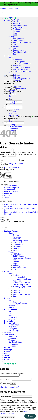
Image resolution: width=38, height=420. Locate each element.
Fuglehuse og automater (22, 42)
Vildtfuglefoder (18, 39)
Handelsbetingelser (11, 188)
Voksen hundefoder (24, 63)
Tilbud (6, 140)
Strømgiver (12, 113)
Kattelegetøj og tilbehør (21, 79)
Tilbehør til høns (19, 29)
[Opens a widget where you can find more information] (30, 416)
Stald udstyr (9, 334)
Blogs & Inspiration (11, 191)
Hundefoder (17, 60)
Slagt (15, 35)
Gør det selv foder (15, 127)
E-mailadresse (6, 396)
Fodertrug (12, 338)
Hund (10, 58)
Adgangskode (6, 379)
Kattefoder (16, 75)
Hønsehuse (17, 31)
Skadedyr (8, 350)
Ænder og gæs (18, 50)
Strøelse (11, 319)
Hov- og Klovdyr (10, 309)
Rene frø (16, 46)
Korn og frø (8, 106)
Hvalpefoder (21, 62)
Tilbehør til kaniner (20, 88)
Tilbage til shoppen (15, 164)
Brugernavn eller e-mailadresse (12, 373)
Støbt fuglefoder (19, 41)
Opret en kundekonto (7, 417)
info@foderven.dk (12, 167)
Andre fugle (12, 48)
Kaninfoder (17, 86)
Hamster (11, 306)
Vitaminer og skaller (20, 25)
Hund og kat (9, 56)
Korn (14, 44)
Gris (10, 315)
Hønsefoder (17, 21)
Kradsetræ (16, 296)
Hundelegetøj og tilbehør (22, 71)
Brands (7, 352)
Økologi (7, 353)
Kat (9, 73)
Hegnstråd (12, 327)
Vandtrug (11, 125)
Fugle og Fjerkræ (11, 16)
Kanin (10, 300)
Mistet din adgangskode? (9, 387)
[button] (10, 147)
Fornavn (9, 99)
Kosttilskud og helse (20, 69)
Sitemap (7, 197)
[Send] (5, 125)
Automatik (16, 23)
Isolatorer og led (14, 115)
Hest (10, 96)
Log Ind (7, 195)
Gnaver (7, 298)
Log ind (13, 383)
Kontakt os (8, 193)
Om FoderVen (9, 190)
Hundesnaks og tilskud (21, 67)
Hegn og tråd (9, 107)
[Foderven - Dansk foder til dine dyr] (9, 8)
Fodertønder (13, 344)
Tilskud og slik (18, 27)
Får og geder (13, 102)
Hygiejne (16, 33)
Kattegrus (16, 77)
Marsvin (11, 308)
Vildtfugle (12, 37)
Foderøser (12, 346)
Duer (14, 54)
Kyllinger (16, 235)
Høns (10, 233)
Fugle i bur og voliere (20, 52)
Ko (9, 98)
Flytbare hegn (13, 109)
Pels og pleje (17, 65)
